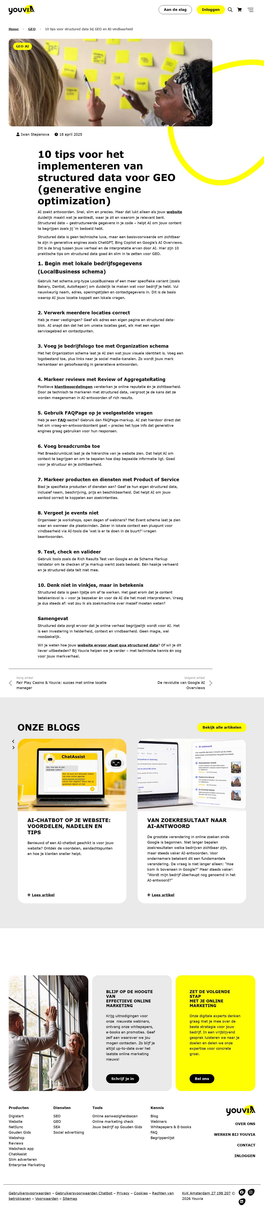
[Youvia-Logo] (21, 10)
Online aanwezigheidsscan (115, 1116)
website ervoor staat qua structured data (117, 645)
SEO (56, 1116)
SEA (56, 1127)
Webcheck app (21, 1148)
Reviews (16, 1143)
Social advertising (68, 1132)
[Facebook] (242, 1192)
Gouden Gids (20, 1132)
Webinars (159, 1121)
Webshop (16, 1138)
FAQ (62, 420)
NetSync (16, 1127)
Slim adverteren (23, 1159)
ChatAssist (18, 1154)
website (174, 212)
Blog (154, 1116)
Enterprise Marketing (27, 1165)
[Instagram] (250, 1192)
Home (14, 29)
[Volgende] (13, 748)
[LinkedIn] (241, 1201)
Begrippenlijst (162, 1138)
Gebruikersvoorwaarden (30, 1193)
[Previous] (13, 741)
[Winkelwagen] (239, 9)
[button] (230, 9)
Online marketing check (113, 1121)
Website (15, 1121)
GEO (32, 29)
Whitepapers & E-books (171, 1127)
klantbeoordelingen (74, 386)
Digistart (16, 1116)
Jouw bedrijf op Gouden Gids (117, 1127)
